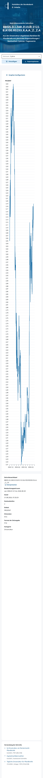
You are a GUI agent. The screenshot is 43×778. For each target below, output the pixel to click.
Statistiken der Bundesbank (22, 4)
